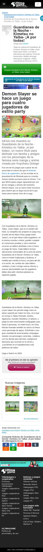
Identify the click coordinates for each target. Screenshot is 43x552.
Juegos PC (28, 501)
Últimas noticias (30, 481)
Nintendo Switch (30, 484)
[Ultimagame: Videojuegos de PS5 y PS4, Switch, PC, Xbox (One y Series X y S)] (19, 4)
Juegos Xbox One (31, 498)
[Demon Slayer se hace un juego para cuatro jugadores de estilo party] (21, 209)
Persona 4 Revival (31, 513)
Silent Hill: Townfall (31, 510)
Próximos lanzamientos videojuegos (7, 483)
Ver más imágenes (30, 418)
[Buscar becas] (21, 464)
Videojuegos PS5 (30, 487)
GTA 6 (26, 519)
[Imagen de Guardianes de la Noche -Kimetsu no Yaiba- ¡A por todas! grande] (12, 392)
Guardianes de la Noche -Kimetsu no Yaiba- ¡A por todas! (21, 431)
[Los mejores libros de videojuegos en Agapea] (21, 86)
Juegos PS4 (28, 490)
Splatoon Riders (30, 516)
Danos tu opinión (23, 367)
